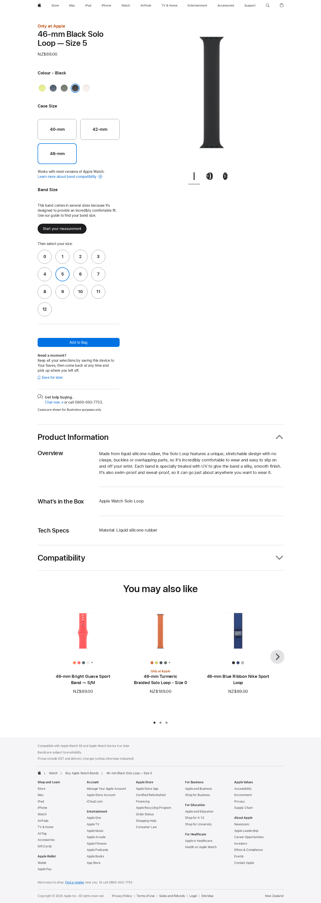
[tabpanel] (211, 95)
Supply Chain (243, 808)
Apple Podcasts (97, 850)
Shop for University (198, 824)
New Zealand (274, 896)
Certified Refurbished (150, 795)
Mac (41, 795)
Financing (142, 801)
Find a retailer (74, 882)
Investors (240, 843)
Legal (193, 896)
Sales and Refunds (172, 896)
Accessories (46, 840)
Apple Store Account (101, 795)
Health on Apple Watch (200, 847)
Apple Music (95, 831)
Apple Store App (147, 789)
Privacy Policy (122, 896)
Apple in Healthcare (198, 841)
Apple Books (95, 856)
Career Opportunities (249, 837)
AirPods (43, 821)
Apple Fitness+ (97, 843)
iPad (41, 801)
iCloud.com (95, 801)
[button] (268, 5)
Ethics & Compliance (248, 850)
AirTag (42, 833)
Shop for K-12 (194, 818)
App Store (94, 863)
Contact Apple (244, 863)
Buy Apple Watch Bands (81, 773)
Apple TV (93, 824)
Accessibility (243, 789)
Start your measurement (62, 229)
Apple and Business (198, 789)
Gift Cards (45, 846)
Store (41, 789)
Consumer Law (146, 827)
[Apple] (39, 772)
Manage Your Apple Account (106, 789)
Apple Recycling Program (153, 808)
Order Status (145, 814)
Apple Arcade (96, 837)
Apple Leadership (246, 831)
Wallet (42, 863)
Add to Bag (78, 342)
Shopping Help (146, 821)
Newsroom (241, 824)
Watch (53, 773)
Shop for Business (197, 795)
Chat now (54, 402)
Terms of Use (145, 896)
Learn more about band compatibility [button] (68, 177)
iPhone (42, 808)
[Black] (75, 88)
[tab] (194, 177)
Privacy (239, 801)
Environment (243, 795)
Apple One (94, 818)
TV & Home (45, 827)
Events (239, 856)
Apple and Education (199, 811)
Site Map (207, 896)
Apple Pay (45, 869)
